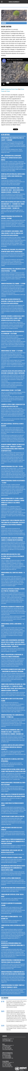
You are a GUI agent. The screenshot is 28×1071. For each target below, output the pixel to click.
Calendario (4, 998)
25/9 (2, 1026)
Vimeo (8, 91)
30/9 (2, 1011)
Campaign (4, 23)
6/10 (2, 1002)
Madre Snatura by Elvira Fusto (9, 89)
